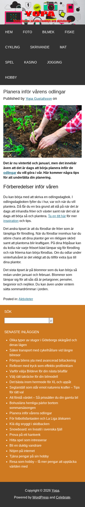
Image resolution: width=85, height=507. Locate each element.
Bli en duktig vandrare (25, 445)
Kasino (30, 62)
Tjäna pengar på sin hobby (29, 456)
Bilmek (48, 32)
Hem (9, 32)
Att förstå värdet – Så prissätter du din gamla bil (43, 397)
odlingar (9, 172)
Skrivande (40, 47)
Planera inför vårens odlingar (30, 413)
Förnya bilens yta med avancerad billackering (42, 360)
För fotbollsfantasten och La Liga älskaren (40, 418)
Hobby (11, 77)
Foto (27, 32)
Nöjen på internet (22, 451)
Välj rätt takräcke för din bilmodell (33, 376)
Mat (63, 47)
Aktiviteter (26, 299)
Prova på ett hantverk (24, 434)
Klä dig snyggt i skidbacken (29, 424)
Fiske (69, 32)
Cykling (12, 47)
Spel (9, 62)
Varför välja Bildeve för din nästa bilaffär (38, 371)
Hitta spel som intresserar (28, 440)
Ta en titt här (57, 216)
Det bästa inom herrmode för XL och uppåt (40, 382)
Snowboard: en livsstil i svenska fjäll (35, 429)
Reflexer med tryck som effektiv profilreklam (41, 366)
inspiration (11, 221)
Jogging (54, 62)
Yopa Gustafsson (39, 99)
